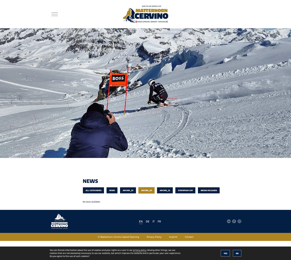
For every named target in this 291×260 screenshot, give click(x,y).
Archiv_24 (146, 190)
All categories (93, 190)
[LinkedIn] (229, 221)
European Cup (185, 190)
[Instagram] (239, 221)
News (112, 190)
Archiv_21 (165, 190)
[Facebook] (234, 221)
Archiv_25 (128, 190)
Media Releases (209, 190)
